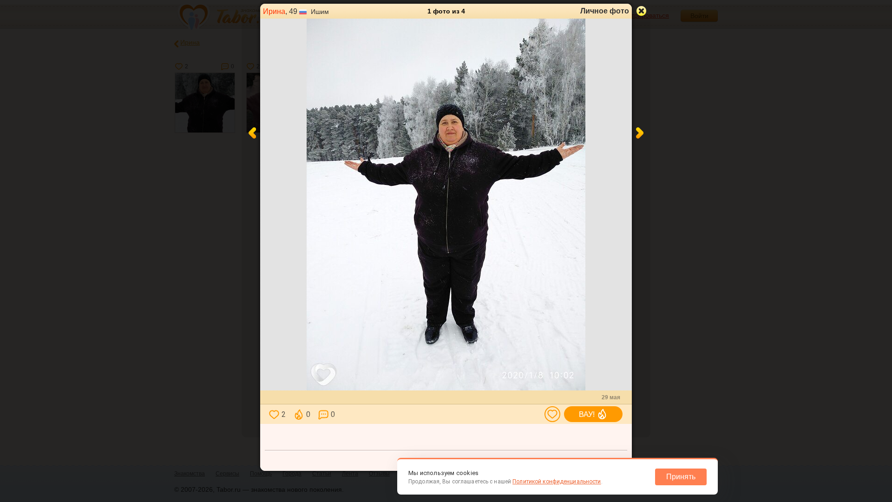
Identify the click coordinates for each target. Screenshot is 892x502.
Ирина (274, 11)
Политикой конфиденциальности (556, 481)
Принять (680, 477)
